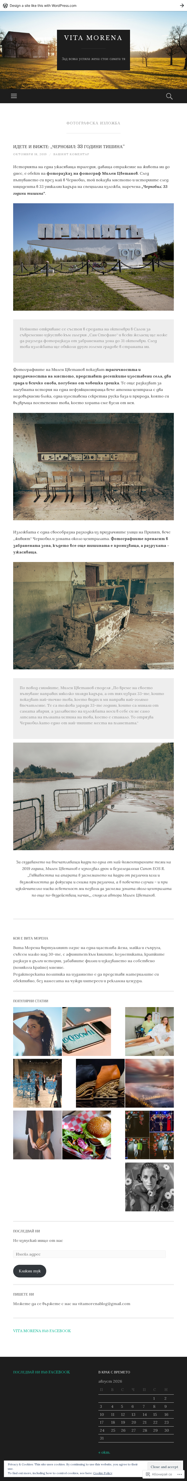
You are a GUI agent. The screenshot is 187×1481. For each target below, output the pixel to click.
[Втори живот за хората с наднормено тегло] (86, 1136)
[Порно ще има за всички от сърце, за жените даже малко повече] (37, 1136)
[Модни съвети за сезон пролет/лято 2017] (149, 1136)
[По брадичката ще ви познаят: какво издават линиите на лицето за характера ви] (37, 1032)
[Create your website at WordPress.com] (93, 5)
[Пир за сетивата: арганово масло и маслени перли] (149, 1188)
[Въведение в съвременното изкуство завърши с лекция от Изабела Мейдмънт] (37, 1084)
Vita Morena (93, 37)
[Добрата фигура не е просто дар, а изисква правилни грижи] (149, 1032)
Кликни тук (30, 1270)
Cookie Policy (102, 1473)
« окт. (104, 1452)
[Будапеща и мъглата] (149, 1084)
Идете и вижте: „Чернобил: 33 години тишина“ (69, 146)
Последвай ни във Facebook (41, 1372)
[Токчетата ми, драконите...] (100, 1084)
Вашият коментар (71, 154)
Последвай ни (26, 1231)
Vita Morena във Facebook (42, 1331)
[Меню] (14, 96)
